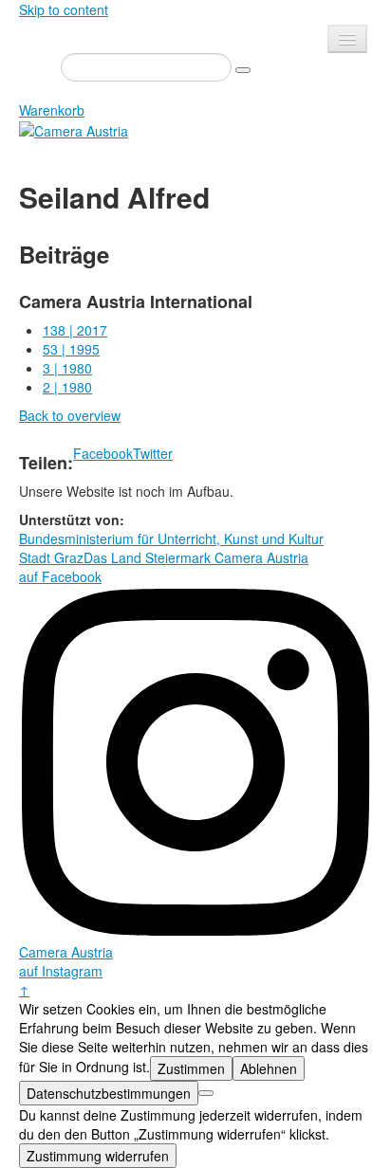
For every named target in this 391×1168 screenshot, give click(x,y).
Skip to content (63, 9)
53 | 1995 (71, 348)
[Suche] (243, 70)
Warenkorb (51, 109)
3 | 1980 (67, 367)
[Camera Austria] (73, 128)
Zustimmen (191, 1068)
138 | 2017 (75, 329)
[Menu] (347, 39)
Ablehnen (268, 1068)
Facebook (103, 453)
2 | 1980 (67, 386)
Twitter (153, 453)
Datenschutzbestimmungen (109, 1093)
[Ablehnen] (206, 1093)
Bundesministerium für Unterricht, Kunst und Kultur (171, 538)
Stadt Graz (51, 557)
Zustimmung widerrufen (98, 1155)
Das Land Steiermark (147, 557)
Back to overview (70, 415)
